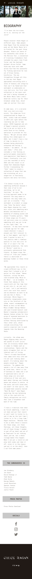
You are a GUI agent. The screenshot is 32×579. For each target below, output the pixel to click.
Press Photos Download (12, 506)
